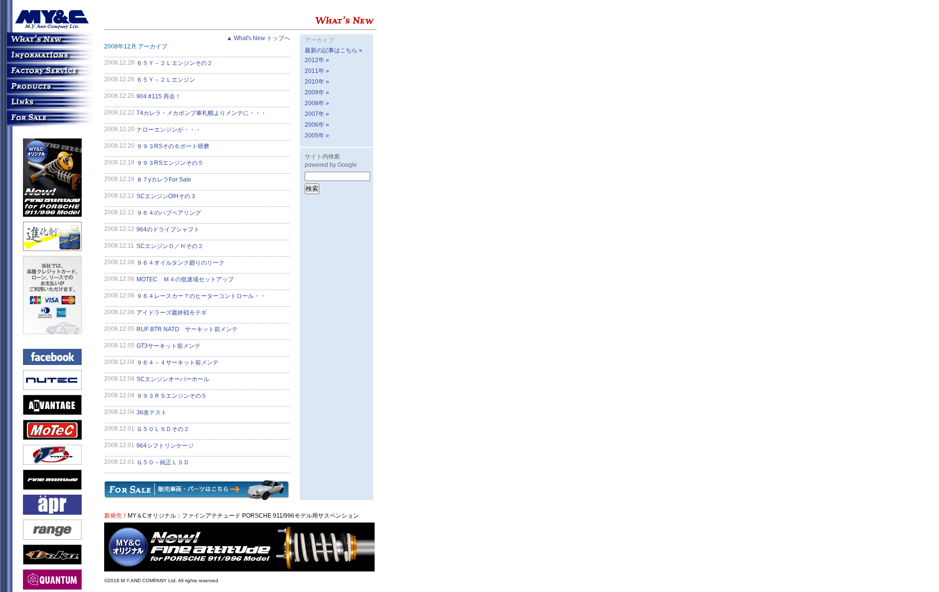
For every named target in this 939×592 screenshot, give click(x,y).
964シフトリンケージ (165, 445)
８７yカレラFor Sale (163, 179)
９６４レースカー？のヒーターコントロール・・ (201, 296)
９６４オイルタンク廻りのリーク (180, 262)
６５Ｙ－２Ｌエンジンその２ (174, 63)
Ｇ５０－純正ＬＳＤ (162, 462)
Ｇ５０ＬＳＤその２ (162, 429)
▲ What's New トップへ (258, 38)
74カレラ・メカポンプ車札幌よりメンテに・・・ (201, 113)
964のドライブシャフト (168, 229)
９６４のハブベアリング (168, 212)
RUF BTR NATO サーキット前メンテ (187, 329)
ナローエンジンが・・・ (168, 129)
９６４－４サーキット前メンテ (177, 362)
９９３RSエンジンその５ (169, 162)
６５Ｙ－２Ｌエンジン (165, 79)
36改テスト (151, 412)
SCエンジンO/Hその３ (166, 196)
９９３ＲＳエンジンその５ (171, 395)
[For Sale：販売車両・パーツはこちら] (197, 496)
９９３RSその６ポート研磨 (172, 146)
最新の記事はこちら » (333, 50)
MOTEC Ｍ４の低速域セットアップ (185, 279)
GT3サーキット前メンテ (168, 345)
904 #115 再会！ (158, 96)
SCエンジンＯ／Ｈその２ (169, 246)
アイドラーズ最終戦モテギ (171, 312)
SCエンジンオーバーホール (172, 379)
